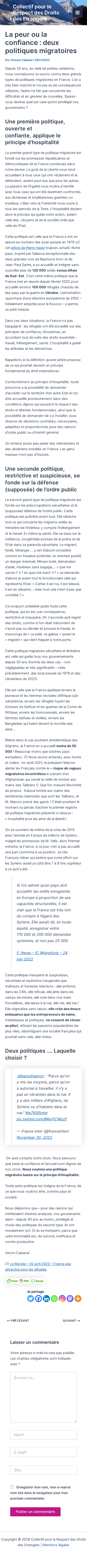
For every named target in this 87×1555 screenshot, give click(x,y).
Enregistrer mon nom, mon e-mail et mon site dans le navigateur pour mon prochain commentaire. (40, 1492)
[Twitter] (30, 1298)
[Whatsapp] (54, 1298)
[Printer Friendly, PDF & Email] (25, 1281)
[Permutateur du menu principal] (77, 12)
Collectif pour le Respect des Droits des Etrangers (36, 12)
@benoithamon (31, 1076)
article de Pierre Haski (28, 248)
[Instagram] (62, 1298)
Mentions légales (56, 1545)
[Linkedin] (46, 1298)
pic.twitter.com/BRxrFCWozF (42, 1119)
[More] (77, 1298)
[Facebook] (38, 1298)
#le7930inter (37, 1112)
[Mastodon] (70, 1298)
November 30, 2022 (34, 1137)
